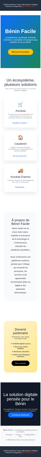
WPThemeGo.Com (28, 6)
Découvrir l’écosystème (20, 52)
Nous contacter (20, 363)
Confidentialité (29, 435)
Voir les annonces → (20, 156)
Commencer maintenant (20, 415)
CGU (20, 436)
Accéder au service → (20, 123)
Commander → (20, 187)
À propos (9, 435)
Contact (18, 435)
